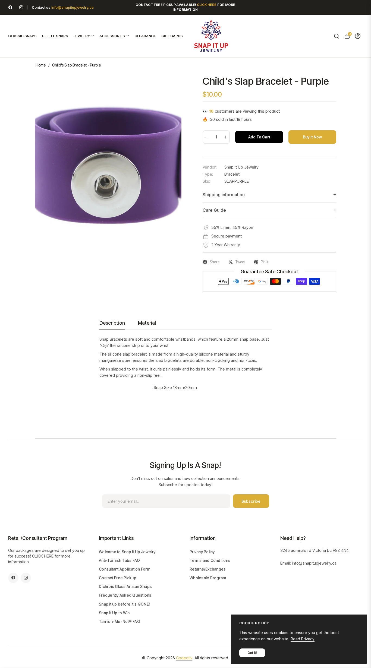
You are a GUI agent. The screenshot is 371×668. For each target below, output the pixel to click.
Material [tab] (147, 323)
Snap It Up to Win (114, 612)
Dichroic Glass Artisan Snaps (125, 586)
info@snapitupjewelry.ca (72, 7)
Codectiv (184, 657)
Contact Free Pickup (117, 577)
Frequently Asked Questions (125, 595)
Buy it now (312, 137)
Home (41, 65)
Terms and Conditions (210, 560)
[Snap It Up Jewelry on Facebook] (10, 7)
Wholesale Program (208, 577)
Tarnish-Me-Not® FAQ (119, 621)
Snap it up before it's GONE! (124, 604)
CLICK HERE (43, 556)
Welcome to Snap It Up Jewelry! (128, 551)
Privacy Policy (202, 551)
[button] (336, 36)
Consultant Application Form (124, 569)
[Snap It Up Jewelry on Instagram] (21, 7)
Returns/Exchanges (208, 569)
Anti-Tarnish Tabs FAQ (119, 560)
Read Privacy (303, 638)
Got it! (252, 653)
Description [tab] (112, 323)
